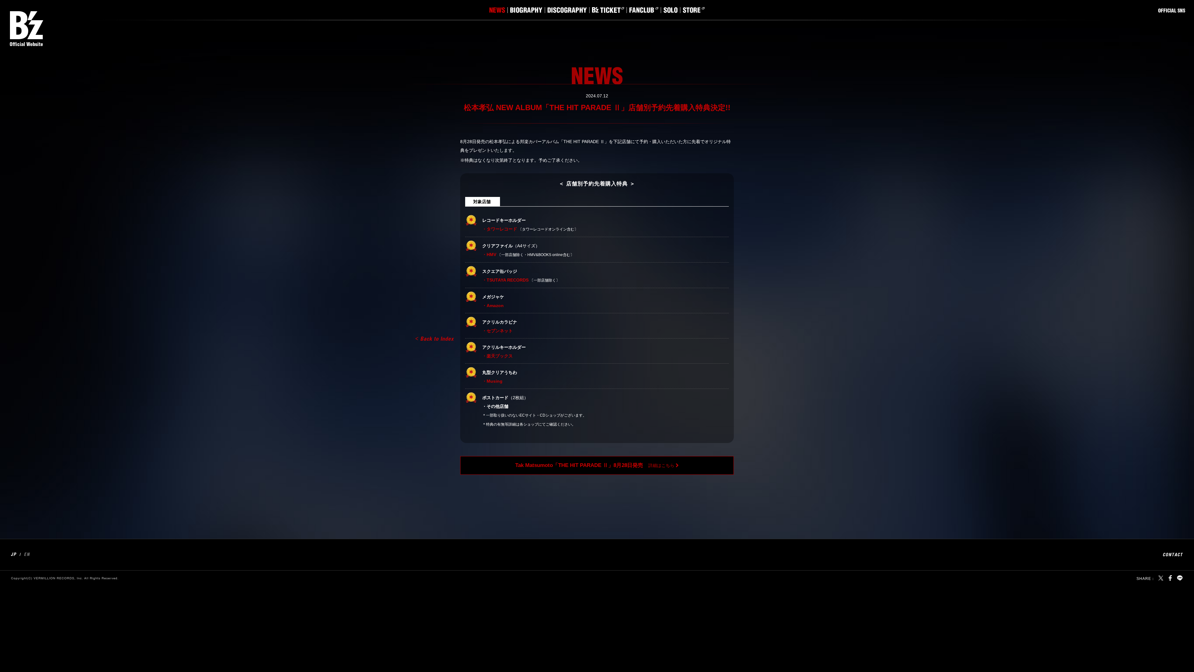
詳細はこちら (594, 465)
